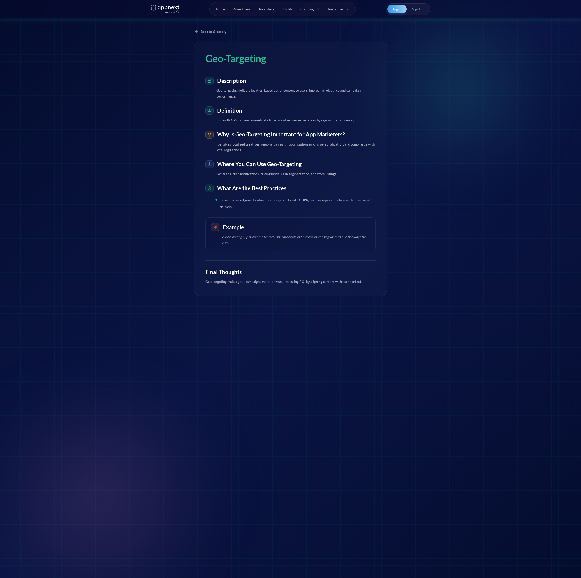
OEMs (287, 9)
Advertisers (242, 9)
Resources (336, 9)
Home (220, 9)
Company (307, 9)
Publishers (267, 9)
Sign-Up (417, 9)
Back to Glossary (213, 32)
